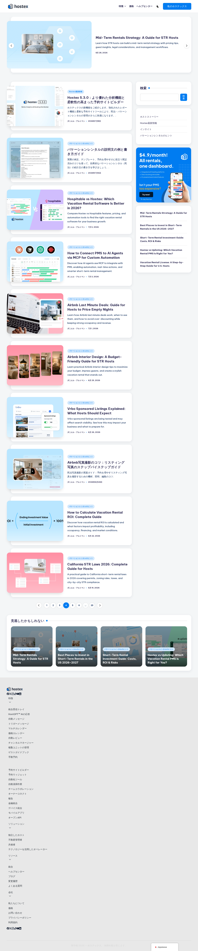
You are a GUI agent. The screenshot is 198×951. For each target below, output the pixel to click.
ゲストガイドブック (18, 752)
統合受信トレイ (16, 709)
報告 (10, 798)
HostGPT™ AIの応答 (19, 714)
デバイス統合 (15, 808)
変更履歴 (13, 881)
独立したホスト (16, 835)
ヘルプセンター (16, 871)
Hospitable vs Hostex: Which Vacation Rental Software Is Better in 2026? (95, 203)
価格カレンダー (16, 733)
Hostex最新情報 (75, 92)
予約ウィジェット (17, 774)
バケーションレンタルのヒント (81, 143)
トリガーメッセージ (18, 723)
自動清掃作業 (15, 784)
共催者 (11, 844)
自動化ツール (15, 779)
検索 (143, 88)
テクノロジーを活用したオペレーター (27, 849)
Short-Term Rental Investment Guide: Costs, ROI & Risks (162, 239)
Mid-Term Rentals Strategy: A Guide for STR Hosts (137, 38)
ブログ (11, 876)
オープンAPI (14, 817)
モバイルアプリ (16, 812)
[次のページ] (100, 605)
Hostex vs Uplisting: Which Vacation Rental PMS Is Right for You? (161, 252)
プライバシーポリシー (19, 917)
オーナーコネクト (17, 793)
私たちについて (16, 903)
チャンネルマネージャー (21, 742)
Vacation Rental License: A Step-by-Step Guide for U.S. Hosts (161, 264)
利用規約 (13, 922)
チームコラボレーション (21, 789)
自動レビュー (15, 737)
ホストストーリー (149, 116)
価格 (10, 908)
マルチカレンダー (17, 728)
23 (92, 605)
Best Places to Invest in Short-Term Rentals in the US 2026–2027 (161, 227)
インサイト (146, 129)
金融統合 (13, 803)
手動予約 (13, 757)
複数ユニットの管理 (18, 747)
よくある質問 (15, 885)
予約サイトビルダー (18, 769)
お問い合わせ (15, 912)
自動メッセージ (16, 718)
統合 (10, 866)
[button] (177, 6)
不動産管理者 (15, 839)
